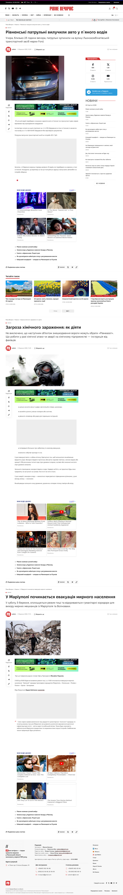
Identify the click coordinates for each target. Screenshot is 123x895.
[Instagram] (93, 78)
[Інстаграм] (16, 8)
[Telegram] (20, 8)
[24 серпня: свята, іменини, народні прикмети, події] (47, 288)
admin (14, 49)
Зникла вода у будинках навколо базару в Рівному (35, 250)
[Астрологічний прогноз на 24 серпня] (75, 288)
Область (113, 295)
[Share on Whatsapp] (9, 120)
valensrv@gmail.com (62, 849)
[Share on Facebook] (9, 112)
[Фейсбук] (6, 8)
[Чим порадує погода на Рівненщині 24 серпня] (19, 288)
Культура (99, 295)
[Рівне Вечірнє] (8, 883)
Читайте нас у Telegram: (100, 91)
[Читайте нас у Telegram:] (89, 92)
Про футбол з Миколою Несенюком (108, 20)
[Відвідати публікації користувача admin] (8, 49)
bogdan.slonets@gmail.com (62, 851)
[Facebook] (93, 67)
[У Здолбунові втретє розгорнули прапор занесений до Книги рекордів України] (104, 288)
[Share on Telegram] (9, 124)
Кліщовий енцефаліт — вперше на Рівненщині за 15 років (37, 259)
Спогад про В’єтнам (22, 20)
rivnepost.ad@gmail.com (55, 855)
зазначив (41, 690)
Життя (8, 295)
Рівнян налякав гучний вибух (27, 247)
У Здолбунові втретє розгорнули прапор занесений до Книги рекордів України (102, 301)
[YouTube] (12, 8)
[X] (9, 8)
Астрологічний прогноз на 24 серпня (75, 299)
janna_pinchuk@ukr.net (65, 853)
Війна (93, 295)
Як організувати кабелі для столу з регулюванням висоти (37, 256)
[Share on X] (9, 116)
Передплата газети (104, 2)
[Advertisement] (46, 151)
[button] (110, 8)
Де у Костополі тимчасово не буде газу (97, 153)
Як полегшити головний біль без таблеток (98, 159)
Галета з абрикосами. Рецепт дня (28, 253)
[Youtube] (108, 78)
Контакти (116, 2)
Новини (9, 27)
